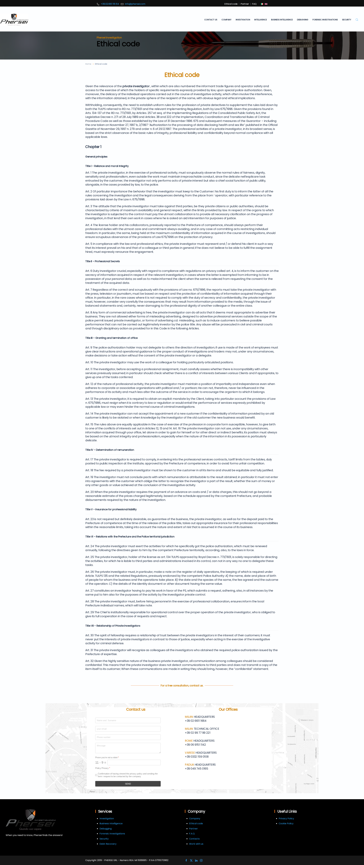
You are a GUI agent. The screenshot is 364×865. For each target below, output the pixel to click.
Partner (245, 4)
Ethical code (231, 4)
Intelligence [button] (260, 19)
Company (226, 19)
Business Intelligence (111, 823)
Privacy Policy (286, 818)
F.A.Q (192, 833)
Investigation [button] (243, 19)
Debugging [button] (302, 19)
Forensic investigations (112, 833)
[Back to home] (14, 20)
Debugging (106, 828)
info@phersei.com (135, 4)
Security (104, 838)
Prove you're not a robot (107, 757)
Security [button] (346, 19)
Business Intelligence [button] (282, 19)
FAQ (254, 4)
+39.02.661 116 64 (110, 4)
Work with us (196, 843)
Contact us (210, 19)
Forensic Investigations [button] (325, 19)
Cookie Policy (286, 823)
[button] (356, 20)
